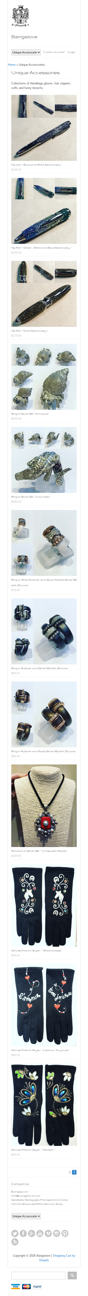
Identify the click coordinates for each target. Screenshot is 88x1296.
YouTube (40, 1233)
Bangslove (24, 36)
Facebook (23, 1233)
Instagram (56, 1233)
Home (12, 64)
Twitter (15, 1233)
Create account (54, 52)
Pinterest (65, 1233)
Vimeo (48, 1233)
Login (71, 52)
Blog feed (15, 1242)
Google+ (31, 1233)
